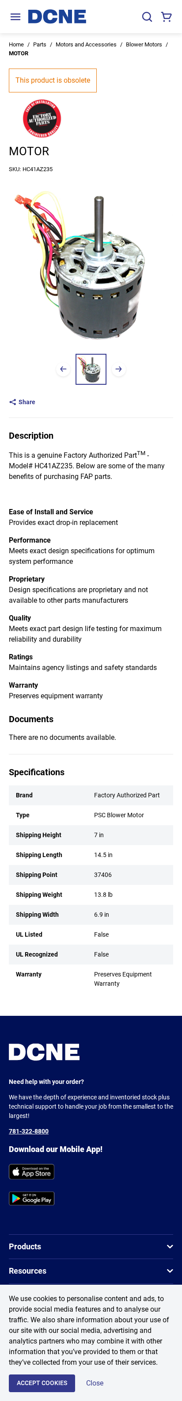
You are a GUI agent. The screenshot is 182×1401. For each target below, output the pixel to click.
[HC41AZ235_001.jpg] (91, 369)
